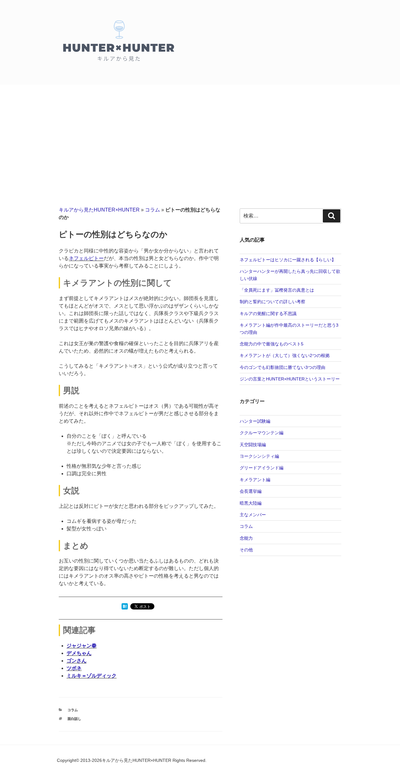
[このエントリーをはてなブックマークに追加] (125, 607)
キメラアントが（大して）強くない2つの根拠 (285, 355)
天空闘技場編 (253, 444)
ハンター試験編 (255, 421)
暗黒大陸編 (251, 503)
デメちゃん (79, 653)
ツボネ (74, 668)
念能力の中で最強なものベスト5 (271, 343)
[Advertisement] (200, 132)
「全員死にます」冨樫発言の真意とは (277, 290)
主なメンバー (253, 514)
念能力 (246, 538)
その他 (246, 549)
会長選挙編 (251, 491)
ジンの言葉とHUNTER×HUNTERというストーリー (290, 378)
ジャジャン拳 (82, 645)
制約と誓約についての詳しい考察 (272, 301)
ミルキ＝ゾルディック (92, 675)
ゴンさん (77, 660)
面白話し (74, 719)
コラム (152, 209)
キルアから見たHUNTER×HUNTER (99, 209)
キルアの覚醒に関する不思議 (268, 313)
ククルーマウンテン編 (261, 432)
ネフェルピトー (86, 258)
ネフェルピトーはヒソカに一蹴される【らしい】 (288, 259)
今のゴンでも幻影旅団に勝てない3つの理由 (282, 367)
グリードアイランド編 (261, 467)
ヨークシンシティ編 (259, 456)
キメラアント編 (255, 479)
